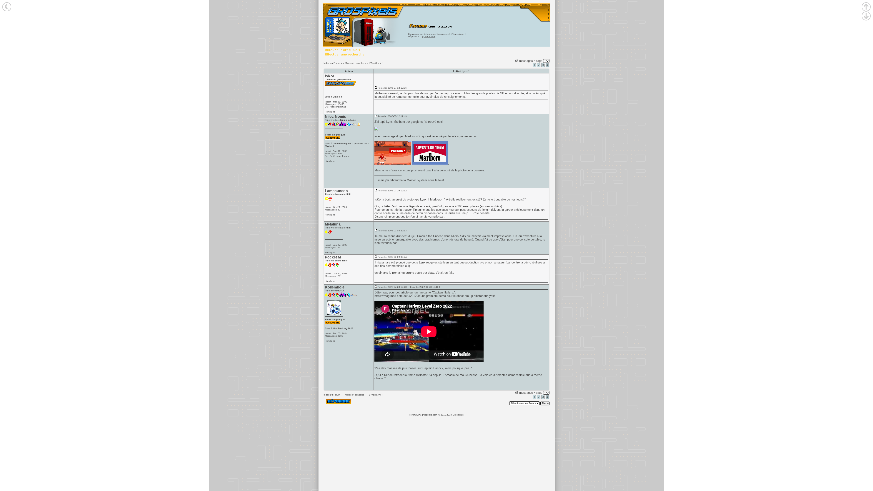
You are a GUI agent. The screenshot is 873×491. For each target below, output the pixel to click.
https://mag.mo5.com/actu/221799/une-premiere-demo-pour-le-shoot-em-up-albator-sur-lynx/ (434, 296)
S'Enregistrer (457, 34)
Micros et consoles (354, 63)
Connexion (429, 36)
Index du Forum (332, 63)
